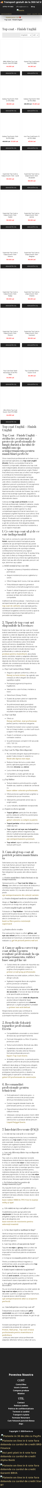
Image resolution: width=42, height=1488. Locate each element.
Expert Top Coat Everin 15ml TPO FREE (31, 62)
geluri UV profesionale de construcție (19, 1077)
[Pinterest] (34, 1356)
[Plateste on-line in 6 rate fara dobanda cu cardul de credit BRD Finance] (21, 1444)
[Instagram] (16, 1356)
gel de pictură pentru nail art (25, 940)
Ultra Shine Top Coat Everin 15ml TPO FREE (10, 411)
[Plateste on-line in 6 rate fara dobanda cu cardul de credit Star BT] (21, 1481)
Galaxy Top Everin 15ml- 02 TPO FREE (32, 100)
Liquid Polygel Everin (16, 1122)
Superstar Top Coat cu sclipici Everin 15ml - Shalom (31, 294)
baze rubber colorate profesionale (22, 790)
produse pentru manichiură (14, 654)
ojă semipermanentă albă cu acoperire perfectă (19, 1300)
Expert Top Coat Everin (17, 1056)
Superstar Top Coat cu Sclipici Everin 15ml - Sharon (10, 333)
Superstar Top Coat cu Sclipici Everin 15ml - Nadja (10, 294)
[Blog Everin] (25, 1365)
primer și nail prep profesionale (21, 972)
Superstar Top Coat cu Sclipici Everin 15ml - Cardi (10, 175)
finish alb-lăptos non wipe (18, 758)
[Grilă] (4, 35)
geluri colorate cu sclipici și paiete (22, 820)
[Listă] (7, 35)
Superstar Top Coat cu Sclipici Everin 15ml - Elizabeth (31, 176)
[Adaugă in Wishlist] (2, 57)
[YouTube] (25, 1356)
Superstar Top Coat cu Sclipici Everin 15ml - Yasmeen (31, 333)
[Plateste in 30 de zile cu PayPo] (21, 1436)
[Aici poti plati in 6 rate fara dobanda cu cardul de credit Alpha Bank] (21, 1456)
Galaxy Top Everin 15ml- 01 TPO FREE (10, 100)
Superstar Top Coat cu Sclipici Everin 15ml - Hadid (10, 215)
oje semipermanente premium (20, 839)
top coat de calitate (11, 606)
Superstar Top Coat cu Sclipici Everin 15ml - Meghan (31, 254)
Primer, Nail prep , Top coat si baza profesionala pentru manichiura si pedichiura (18, 1332)
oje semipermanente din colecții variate (20, 895)
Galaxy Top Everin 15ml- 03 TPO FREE (10, 137)
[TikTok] (16, 1365)
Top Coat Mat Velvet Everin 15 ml (32, 372)
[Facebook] (8, 1356)
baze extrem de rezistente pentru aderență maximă (17, 1222)
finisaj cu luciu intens (16, 675)
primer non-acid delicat (19, 1007)
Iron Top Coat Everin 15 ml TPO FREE (32, 137)
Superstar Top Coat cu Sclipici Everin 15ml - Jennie (31, 215)
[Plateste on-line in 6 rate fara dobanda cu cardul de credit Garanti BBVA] (21, 1469)
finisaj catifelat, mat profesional (22, 721)
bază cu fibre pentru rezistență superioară (16, 922)
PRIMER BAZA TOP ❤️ (13, 17)
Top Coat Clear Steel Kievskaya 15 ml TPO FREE (10, 372)
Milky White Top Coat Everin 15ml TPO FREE (10, 62)
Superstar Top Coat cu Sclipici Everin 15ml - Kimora (10, 254)
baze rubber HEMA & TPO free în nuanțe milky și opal (20, 1201)
